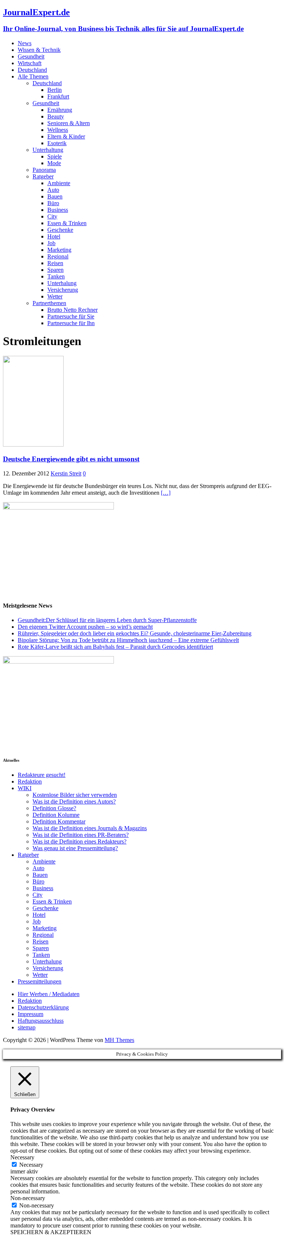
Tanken (56, 276)
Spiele (54, 156)
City (52, 216)
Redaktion (30, 781)
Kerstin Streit (66, 473)
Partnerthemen (49, 303)
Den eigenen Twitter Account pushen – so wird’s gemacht (85, 627)
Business (57, 210)
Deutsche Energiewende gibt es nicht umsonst (71, 459)
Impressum (30, 1014)
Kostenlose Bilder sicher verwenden (75, 795)
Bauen (54, 196)
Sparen (55, 270)
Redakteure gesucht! (41, 775)
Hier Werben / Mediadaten (49, 994)
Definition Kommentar (59, 821)
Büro (53, 203)
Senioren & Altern (68, 123)
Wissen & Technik (39, 50)
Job (51, 243)
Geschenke (60, 230)
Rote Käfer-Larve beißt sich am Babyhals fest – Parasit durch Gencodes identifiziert (115, 647)
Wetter (54, 296)
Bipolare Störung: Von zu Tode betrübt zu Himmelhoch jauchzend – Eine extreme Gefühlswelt (128, 640)
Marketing (59, 250)
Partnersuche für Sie (70, 316)
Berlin (54, 90)
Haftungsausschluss (41, 1021)
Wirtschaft (29, 63)
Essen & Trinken (67, 223)
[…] (165, 493)
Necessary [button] (22, 1157)
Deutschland (32, 70)
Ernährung (59, 110)
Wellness (57, 130)
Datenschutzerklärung (43, 1007)
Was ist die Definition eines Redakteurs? (79, 841)
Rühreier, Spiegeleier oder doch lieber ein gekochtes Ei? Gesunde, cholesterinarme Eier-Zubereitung (134, 633)
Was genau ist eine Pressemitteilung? (75, 848)
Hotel (53, 236)
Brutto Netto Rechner (72, 310)
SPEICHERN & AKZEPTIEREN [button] (50, 1232)
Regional (57, 256)
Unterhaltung (48, 150)
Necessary (31, 1165)
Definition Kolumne (56, 815)
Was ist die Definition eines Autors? (74, 801)
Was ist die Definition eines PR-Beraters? (81, 835)
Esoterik (57, 143)
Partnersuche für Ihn (71, 323)
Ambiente (58, 183)
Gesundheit (31, 56)
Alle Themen (33, 76)
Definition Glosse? (54, 808)
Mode (54, 163)
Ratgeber (43, 176)
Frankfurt (58, 96)
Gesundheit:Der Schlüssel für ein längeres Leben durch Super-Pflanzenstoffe (107, 620)
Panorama (44, 170)
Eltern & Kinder (66, 136)
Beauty (55, 116)
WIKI (24, 788)
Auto (53, 190)
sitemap (27, 1027)
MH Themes (119, 1040)
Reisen (55, 263)
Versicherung (62, 290)
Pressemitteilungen (39, 981)
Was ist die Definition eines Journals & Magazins (90, 828)
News (24, 43)
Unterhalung (62, 283)
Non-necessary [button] (27, 1198)
